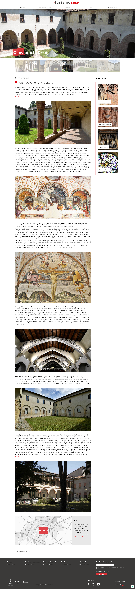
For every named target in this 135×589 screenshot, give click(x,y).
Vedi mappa (43, 530)
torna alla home (25, 551)
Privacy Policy (105, 571)
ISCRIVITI (101, 574)
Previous (12, 66)
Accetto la (99, 571)
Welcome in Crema (12, 564)
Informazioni (112, 8)
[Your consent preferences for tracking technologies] (132, 586)
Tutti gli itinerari (23, 78)
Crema (22, 8)
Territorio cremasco (45, 8)
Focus (90, 8)
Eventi (67, 8)
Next (122, 66)
